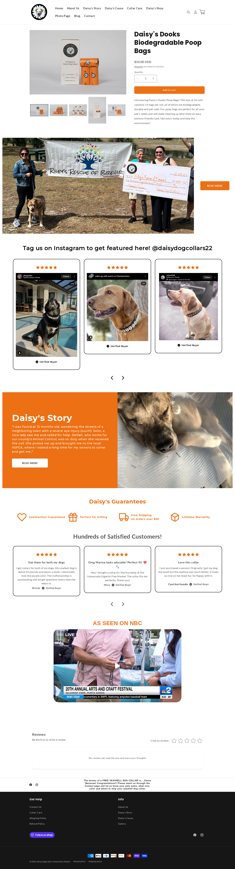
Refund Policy (37, 823)
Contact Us (36, 807)
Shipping (138, 66)
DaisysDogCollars (45, 862)
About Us (123, 807)
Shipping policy (95, 861)
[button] (188, 12)
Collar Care (36, 812)
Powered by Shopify (61, 862)
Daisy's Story (125, 812)
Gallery (122, 823)
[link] (214, 185)
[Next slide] (123, 378)
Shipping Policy (38, 818)
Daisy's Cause (125, 818)
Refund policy (80, 861)
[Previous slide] (112, 378)
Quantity (138, 72)
